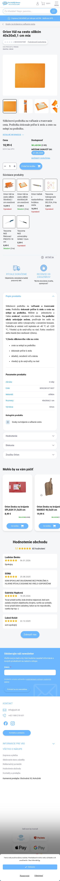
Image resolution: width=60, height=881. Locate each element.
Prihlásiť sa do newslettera (17, 689)
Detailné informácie (12, 135)
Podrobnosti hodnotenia (37, 42)
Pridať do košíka (28, 166)
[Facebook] (5, 723)
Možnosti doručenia (40, 158)
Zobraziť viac (30, 634)
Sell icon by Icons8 (30, 829)
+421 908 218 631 (16, 715)
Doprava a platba (10, 755)
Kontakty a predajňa (11, 773)
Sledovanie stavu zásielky (14, 760)
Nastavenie (24, 876)
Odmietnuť (38, 876)
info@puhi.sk (14, 710)
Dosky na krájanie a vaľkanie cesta (27, 422)
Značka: (8, 49)
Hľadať (53, 11)
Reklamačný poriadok (12, 764)
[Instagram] (12, 723)
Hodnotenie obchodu (30, 542)
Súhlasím (31, 867)
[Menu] (56, 3)
